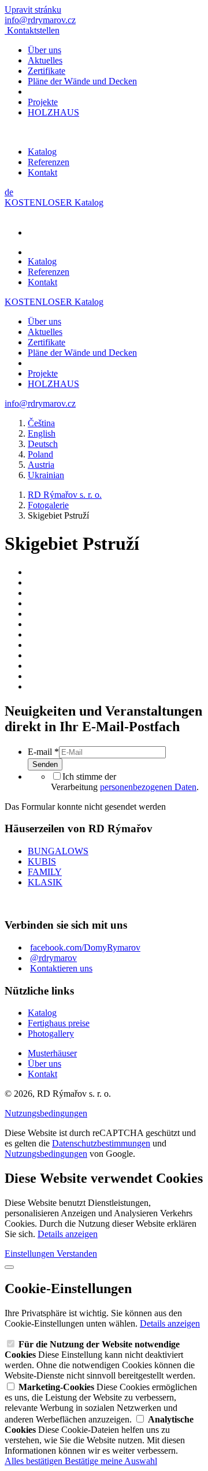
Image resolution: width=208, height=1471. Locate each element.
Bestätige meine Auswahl (111, 1461)
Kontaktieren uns (61, 968)
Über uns (44, 50)
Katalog (42, 152)
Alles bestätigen (35, 1461)
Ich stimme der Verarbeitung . (125, 782)
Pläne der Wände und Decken (82, 81)
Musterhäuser (52, 1053)
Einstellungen (31, 1253)
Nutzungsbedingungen (46, 1113)
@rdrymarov (53, 958)
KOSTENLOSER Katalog (54, 202)
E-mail (43, 752)
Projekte (43, 102)
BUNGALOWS (58, 851)
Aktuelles (45, 60)
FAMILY (45, 872)
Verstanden (77, 1253)
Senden (45, 764)
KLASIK (45, 882)
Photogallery (51, 1033)
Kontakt (42, 172)
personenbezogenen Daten (148, 787)
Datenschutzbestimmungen (101, 1143)
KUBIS (42, 861)
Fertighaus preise (59, 1023)
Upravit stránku (33, 9)
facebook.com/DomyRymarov (85, 947)
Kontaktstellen (33, 30)
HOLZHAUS (53, 112)
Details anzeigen (68, 1234)
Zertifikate (46, 71)
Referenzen (48, 162)
